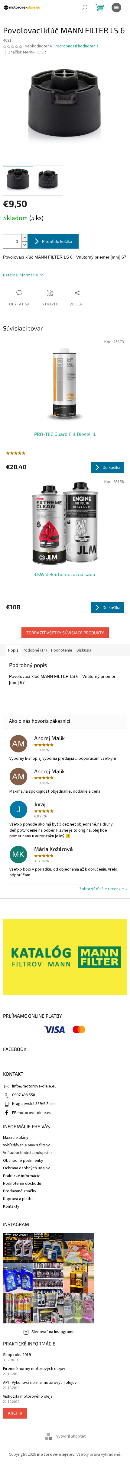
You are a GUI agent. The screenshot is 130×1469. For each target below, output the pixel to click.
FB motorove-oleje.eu (31, 1113)
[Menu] (116, 8)
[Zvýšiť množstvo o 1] (24, 237)
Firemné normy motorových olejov (34, 1369)
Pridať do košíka (57, 241)
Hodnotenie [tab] (61, 650)
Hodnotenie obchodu (22, 1184)
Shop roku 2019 (17, 1355)
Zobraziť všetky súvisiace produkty (65, 632)
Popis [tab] (13, 650)
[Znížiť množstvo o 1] (24, 244)
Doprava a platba (18, 1199)
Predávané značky (19, 1191)
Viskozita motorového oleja (28, 1397)
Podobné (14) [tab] (35, 650)
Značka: (27, 52)
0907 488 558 (23, 1095)
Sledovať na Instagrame (53, 1332)
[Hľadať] (85, 8)
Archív (15, 1413)
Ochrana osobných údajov (26, 1168)
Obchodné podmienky (23, 1161)
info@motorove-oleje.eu (34, 1086)
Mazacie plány (15, 1138)
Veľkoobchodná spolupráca (28, 1153)
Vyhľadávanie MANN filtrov (26, 1145)
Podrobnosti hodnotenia (76, 46)
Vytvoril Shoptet (71, 1436)
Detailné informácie (20, 275)
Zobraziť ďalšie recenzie (101, 889)
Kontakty (11, 1206)
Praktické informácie (22, 1176)
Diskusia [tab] (83, 650)
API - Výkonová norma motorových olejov (40, 1383)
